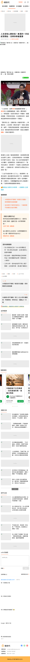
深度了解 (20, 401)
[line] (24, 645)
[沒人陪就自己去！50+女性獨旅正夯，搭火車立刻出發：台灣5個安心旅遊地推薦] (6, 508)
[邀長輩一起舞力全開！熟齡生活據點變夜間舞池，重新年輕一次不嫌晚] (6, 317)
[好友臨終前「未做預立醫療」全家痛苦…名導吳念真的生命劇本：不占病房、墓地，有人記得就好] (6, 416)
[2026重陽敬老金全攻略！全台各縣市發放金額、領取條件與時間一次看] (6, 499)
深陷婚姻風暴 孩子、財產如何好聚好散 (20, 344)
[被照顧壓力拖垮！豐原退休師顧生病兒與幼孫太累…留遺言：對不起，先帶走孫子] (6, 326)
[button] (28, 2)
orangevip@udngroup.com (13, 649)
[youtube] (27, 645)
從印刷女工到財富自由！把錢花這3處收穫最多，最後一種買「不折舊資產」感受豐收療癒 (20, 472)
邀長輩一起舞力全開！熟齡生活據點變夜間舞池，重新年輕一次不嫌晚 (20, 316)
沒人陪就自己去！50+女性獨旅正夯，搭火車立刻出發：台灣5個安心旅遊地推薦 (20, 508)
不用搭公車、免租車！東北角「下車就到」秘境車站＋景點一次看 (20, 527)
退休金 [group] (9, 11)
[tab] (12, 406)
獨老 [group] (27, 11)
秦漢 (4, 274)
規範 (2, 568)
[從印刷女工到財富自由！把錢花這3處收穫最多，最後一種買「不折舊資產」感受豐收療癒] (6, 472)
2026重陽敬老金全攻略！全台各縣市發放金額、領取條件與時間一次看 (20, 499)
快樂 (14, 274)
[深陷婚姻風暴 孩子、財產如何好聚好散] (6, 345)
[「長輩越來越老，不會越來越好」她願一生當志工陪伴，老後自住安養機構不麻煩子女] (6, 426)
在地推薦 (19, 6)
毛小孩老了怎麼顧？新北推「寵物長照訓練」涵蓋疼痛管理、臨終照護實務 (20, 536)
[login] (25, 2)
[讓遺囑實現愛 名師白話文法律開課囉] (6, 354)
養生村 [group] (3, 11)
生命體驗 (5, 276)
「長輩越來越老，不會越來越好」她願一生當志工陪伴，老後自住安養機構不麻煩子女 (20, 425)
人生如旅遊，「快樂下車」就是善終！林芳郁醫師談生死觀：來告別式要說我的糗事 (20, 453)
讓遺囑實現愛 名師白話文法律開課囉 (20, 353)
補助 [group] (22, 11)
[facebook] (21, 645)
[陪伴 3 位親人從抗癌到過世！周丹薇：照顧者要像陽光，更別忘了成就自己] (6, 481)
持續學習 (12, 6)
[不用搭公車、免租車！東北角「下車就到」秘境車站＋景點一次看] (6, 527)
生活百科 (26, 6)
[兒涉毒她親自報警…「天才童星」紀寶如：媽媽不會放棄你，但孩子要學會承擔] (6, 444)
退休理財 (5, 6)
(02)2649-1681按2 (11, 651)
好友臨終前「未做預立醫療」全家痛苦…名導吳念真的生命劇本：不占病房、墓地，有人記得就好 (20, 416)
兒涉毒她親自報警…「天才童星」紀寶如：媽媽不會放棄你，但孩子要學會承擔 (20, 444)
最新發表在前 (24, 574)
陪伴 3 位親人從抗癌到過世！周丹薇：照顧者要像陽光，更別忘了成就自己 (20, 481)
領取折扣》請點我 (8, 236)
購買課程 (20, 2)
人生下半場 (21, 274)
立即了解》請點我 (8, 226)
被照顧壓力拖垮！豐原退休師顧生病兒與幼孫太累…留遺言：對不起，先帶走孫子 (20, 326)
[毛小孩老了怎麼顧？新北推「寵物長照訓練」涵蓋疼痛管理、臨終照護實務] (6, 536)
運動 (9, 274)
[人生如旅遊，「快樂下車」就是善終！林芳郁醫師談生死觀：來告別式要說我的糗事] (6, 453)
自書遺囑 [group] (16, 11)
